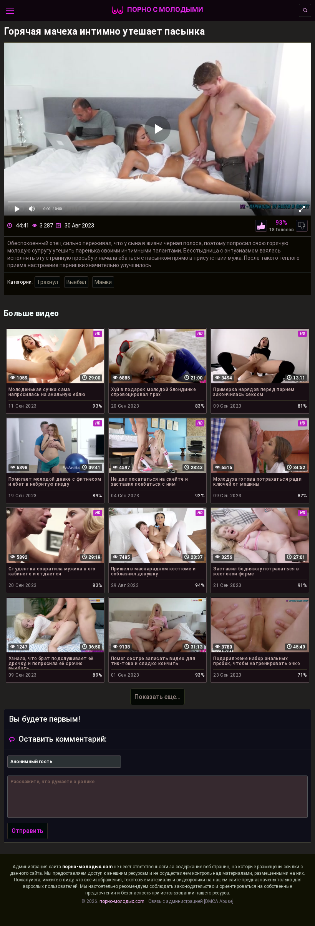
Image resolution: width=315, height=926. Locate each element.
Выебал (76, 282)
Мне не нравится (302, 226)
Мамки (103, 282)
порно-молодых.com (87, 866)
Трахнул (47, 282)
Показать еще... (157, 696)
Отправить (27, 830)
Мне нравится (261, 226)
